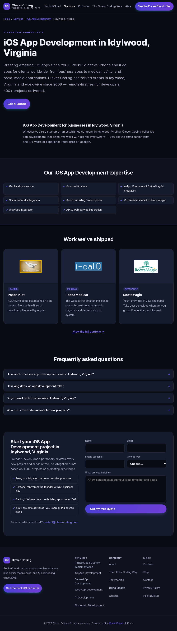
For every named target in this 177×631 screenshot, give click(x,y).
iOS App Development (39, 18)
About (129, 6)
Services (69, 6)
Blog (146, 572)
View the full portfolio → (88, 331)
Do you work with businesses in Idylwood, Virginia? (41, 398)
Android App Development (83, 581)
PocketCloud (53, 6)
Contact (148, 579)
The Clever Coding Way (107, 6)
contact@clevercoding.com (60, 522)
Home (6, 18)
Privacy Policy (151, 587)
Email (130, 440)
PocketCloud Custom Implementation (87, 565)
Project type (134, 456)
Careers (114, 595)
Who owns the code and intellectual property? (38, 410)
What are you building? (98, 472)
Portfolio (83, 6)
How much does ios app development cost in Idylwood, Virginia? (50, 374)
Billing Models (117, 587)
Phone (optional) (94, 456)
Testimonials (116, 579)
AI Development (84, 597)
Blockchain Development (89, 605)
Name (88, 440)
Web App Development (89, 589)
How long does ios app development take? (35, 386)
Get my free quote (102, 509)
